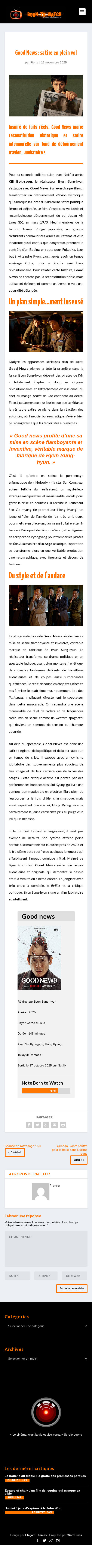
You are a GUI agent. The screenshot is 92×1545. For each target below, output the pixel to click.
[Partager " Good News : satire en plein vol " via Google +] (46, 1125)
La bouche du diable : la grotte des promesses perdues (45, 1476)
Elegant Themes (36, 1535)
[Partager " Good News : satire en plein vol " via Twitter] (37, 1125)
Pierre (34, 62)
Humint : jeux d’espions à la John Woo (33, 1508)
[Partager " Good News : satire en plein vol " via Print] (63, 1125)
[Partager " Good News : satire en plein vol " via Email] (54, 1125)
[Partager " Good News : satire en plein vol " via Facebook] (29, 1125)
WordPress (74, 1535)
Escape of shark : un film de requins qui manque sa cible (42, 1492)
